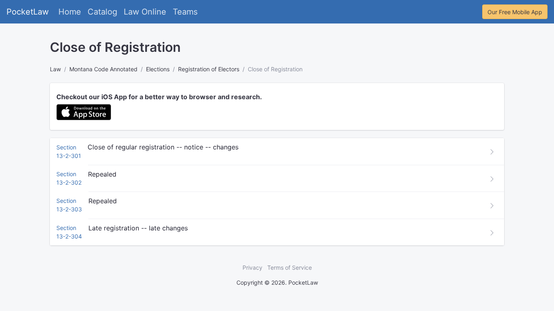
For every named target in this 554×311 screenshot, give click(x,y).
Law (55, 69)
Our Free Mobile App (514, 12)
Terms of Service (289, 267)
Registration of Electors (208, 69)
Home (69, 12)
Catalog (102, 12)
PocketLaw (27, 12)
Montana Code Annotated (103, 69)
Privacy (252, 267)
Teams (185, 12)
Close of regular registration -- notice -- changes (163, 147)
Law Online (145, 12)
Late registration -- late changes (138, 228)
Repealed (102, 174)
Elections (158, 69)
